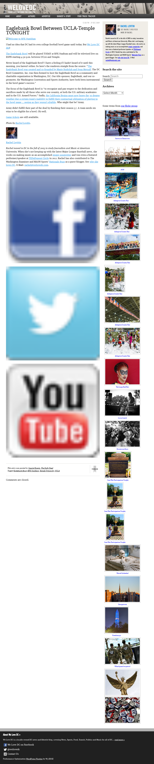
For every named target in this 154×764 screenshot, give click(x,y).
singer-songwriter (62, 155)
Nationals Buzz (57, 162)
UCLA (57, 471)
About (18, 16)
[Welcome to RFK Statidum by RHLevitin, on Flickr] (21, 39)
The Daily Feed (47, 468)
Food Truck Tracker (86, 16)
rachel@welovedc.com (36, 165)
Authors (31, 16)
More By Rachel (126, 32)
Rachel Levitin (22, 123)
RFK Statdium (33, 471)
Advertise (46, 16)
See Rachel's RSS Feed (129, 29)
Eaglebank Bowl (20, 471)
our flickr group (129, 106)
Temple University (47, 471)
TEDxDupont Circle (39, 158)
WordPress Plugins (34, 759)
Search (106, 76)
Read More (119, 740)
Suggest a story (64, 16)
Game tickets (12, 117)
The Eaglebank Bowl (17, 54)
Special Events (34, 468)
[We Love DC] (78, 9)
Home (7, 16)
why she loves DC (123, 57)
